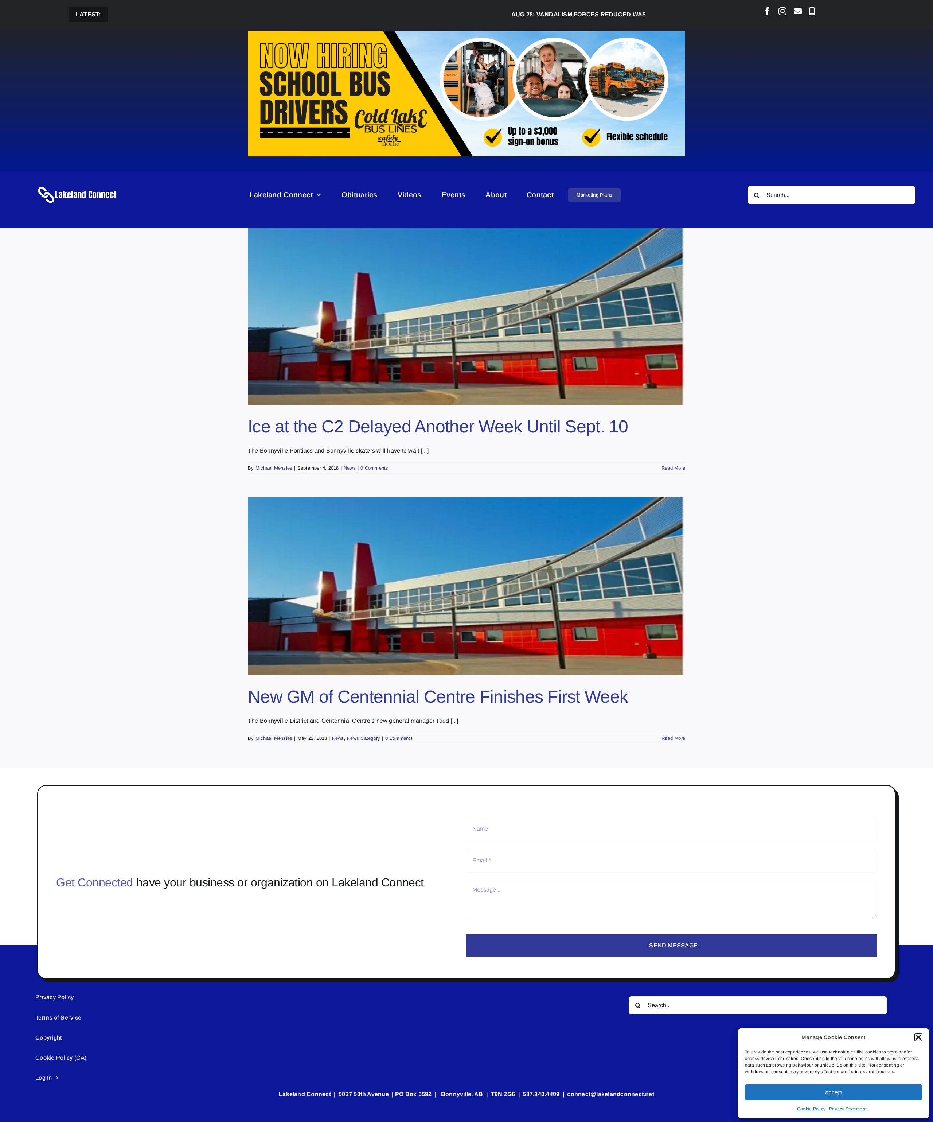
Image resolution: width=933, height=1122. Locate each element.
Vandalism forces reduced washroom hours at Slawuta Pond (593, 14)
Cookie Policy (811, 1108)
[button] (918, 1037)
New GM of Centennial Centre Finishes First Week (438, 696)
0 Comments (374, 468)
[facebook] (767, 11)
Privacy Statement (847, 1108)
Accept (833, 1092)
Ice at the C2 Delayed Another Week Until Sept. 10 (438, 426)
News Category (363, 738)
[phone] (812, 11)
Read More (673, 468)
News (350, 468)
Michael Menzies (274, 468)
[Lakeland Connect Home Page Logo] (77, 186)
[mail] (798, 11)
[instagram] (782, 11)
